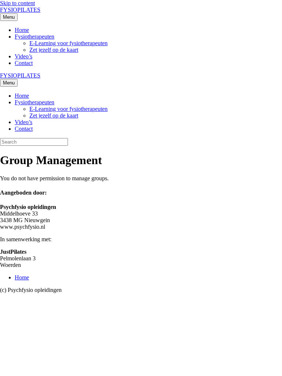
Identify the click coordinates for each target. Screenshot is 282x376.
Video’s (23, 56)
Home (22, 30)
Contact (24, 63)
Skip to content (17, 3)
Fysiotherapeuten (34, 36)
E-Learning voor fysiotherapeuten (68, 43)
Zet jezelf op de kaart (53, 50)
